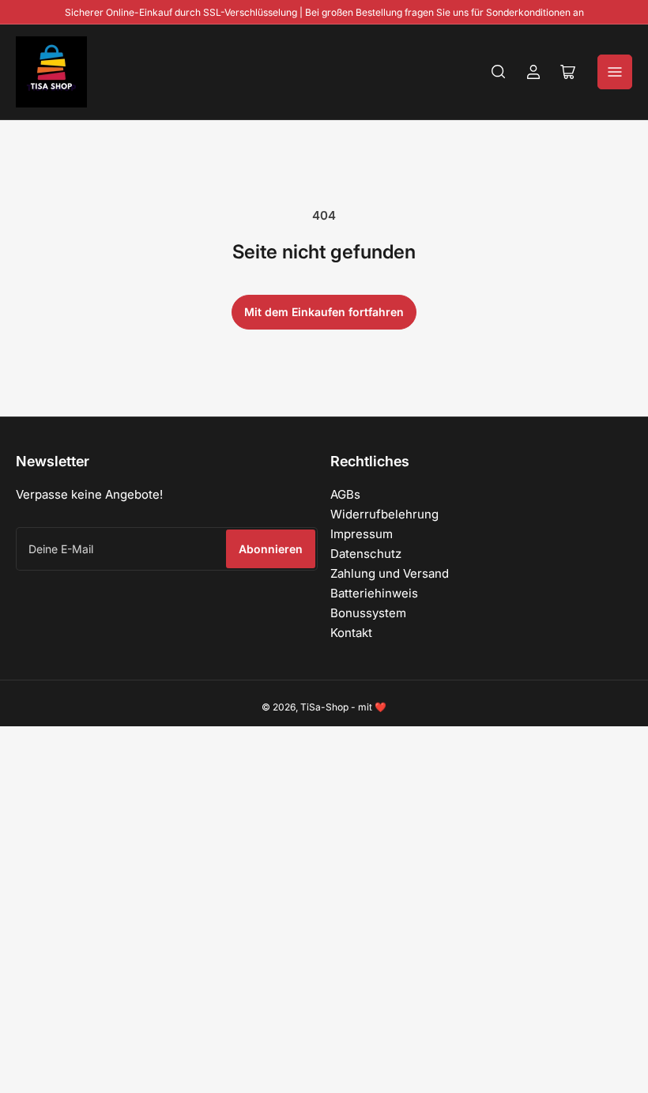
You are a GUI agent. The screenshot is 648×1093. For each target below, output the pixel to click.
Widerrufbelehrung (384, 514)
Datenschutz (365, 553)
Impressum (361, 533)
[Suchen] (498, 72)
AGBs (345, 494)
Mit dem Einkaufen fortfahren (324, 311)
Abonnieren (271, 549)
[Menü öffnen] (614, 72)
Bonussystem (368, 612)
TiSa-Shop (324, 707)
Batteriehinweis (374, 593)
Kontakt (351, 632)
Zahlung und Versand (389, 573)
